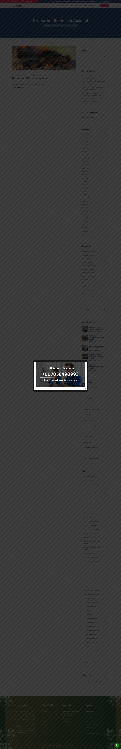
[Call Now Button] (117, 745)
